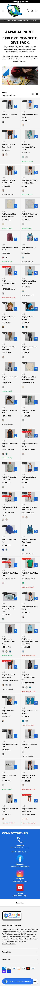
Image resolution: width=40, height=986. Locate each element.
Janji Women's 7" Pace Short (10, 248)
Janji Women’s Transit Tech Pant (29, 348)
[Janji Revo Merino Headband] (30, 306)
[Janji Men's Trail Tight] (10, 104)
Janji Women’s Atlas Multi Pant (9, 348)
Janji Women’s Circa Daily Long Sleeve (29, 378)
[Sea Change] (6, 453)
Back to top (20, 903)
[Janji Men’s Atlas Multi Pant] (10, 400)
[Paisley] (3, 519)
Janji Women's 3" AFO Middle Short (29, 508)
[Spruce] (23, 420)
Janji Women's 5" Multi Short (30, 607)
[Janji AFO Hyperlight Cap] (10, 529)
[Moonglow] (23, 387)
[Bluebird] (23, 327)
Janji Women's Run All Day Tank (29, 478)
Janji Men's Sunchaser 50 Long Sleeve (30, 215)
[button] (36, 10)
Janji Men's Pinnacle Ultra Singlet (29, 540)
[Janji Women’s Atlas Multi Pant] (10, 336)
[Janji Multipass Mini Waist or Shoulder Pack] (10, 596)
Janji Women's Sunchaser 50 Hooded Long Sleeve (30, 641)
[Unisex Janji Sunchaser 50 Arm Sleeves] (30, 134)
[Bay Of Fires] (23, 257)
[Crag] (3, 327)
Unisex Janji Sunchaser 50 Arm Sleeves (28, 147)
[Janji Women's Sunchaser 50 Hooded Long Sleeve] (30, 628)
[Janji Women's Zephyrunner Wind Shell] (10, 270)
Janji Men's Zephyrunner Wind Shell (28, 677)
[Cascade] (6, 685)
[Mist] (26, 157)
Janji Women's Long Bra (29, 248)
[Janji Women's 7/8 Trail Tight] (10, 734)
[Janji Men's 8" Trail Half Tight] (10, 798)
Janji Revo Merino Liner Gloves (30, 712)
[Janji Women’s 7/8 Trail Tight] (10, 366)
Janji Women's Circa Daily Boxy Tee (29, 282)
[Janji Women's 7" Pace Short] (10, 237)
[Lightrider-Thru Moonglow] (3, 224)
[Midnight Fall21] (26, 819)
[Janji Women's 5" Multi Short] (30, 596)
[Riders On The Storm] (6, 549)
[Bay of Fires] (23, 157)
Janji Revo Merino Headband (28, 318)
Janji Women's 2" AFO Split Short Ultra (29, 181)
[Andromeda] (3, 257)
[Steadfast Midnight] (23, 819)
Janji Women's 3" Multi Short (30, 116)
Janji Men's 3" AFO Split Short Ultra (8, 181)
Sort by (4, 92)
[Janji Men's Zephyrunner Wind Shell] (30, 664)
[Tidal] (10, 651)
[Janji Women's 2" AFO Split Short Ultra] (30, 170)
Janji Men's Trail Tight (9, 114)
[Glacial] (3, 487)
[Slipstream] (6, 154)
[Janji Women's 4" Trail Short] (10, 497)
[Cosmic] (23, 487)
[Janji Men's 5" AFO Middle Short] (10, 134)
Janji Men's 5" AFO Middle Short (8, 145)
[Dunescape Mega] (3, 583)
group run (5, 941)
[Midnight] (3, 122)
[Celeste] (23, 651)
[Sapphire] (6, 519)
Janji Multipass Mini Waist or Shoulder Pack (8, 608)
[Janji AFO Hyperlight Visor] (10, 765)
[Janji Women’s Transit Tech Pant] (30, 336)
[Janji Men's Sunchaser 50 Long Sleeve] (30, 204)
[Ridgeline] (26, 517)
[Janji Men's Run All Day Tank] (10, 433)
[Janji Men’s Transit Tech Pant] (30, 400)
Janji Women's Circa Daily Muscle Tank (9, 215)
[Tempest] (3, 387)
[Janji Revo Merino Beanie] (10, 306)
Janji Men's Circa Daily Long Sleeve (9, 478)
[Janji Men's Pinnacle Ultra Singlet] (30, 529)
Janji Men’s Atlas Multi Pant (9, 411)
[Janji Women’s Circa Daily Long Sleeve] (30, 366)
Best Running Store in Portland (19, 20)
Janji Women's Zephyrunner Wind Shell (8, 283)
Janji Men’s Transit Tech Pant (28, 411)
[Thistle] (3, 619)
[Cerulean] (23, 291)
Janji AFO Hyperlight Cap (9, 540)
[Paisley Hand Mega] (3, 293)
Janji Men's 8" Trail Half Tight (10, 810)
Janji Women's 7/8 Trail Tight (10, 745)
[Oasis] (23, 583)
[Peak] (3, 357)
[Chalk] (6, 651)
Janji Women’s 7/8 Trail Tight (10, 378)
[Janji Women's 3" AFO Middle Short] (30, 497)
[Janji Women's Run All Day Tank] (30, 467)
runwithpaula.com (8, 944)
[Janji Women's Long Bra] (30, 237)
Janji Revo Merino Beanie (8, 318)
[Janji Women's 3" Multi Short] (30, 104)
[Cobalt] (23, 124)
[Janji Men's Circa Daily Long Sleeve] (10, 467)
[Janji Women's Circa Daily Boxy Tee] (30, 270)
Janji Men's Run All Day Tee (30, 574)
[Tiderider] (23, 549)
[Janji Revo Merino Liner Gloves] (30, 700)
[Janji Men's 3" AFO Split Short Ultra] (10, 170)
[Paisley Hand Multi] (23, 517)
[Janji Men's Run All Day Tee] (30, 563)
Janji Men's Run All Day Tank (10, 445)
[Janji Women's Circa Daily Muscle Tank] (10, 204)
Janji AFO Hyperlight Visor (9, 776)
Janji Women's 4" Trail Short (9, 508)
